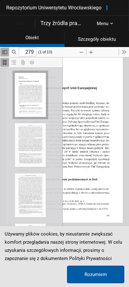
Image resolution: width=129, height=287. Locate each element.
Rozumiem (96, 274)
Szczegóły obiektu (97, 39)
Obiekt (32, 37)
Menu (102, 23)
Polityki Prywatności (90, 258)
